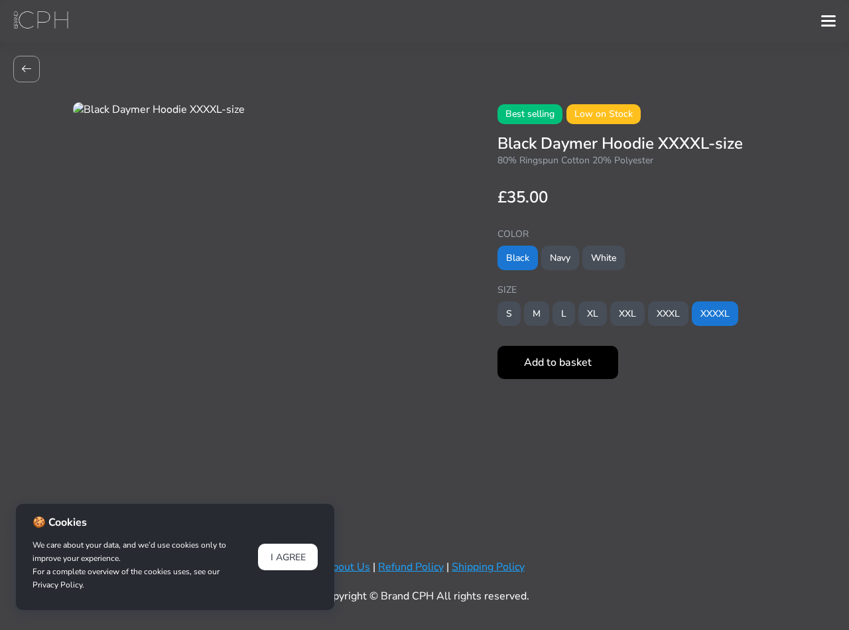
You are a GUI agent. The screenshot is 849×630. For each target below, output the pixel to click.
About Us (347, 567)
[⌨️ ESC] (26, 69)
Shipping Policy (488, 567)
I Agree (288, 557)
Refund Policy (411, 567)
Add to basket (558, 362)
